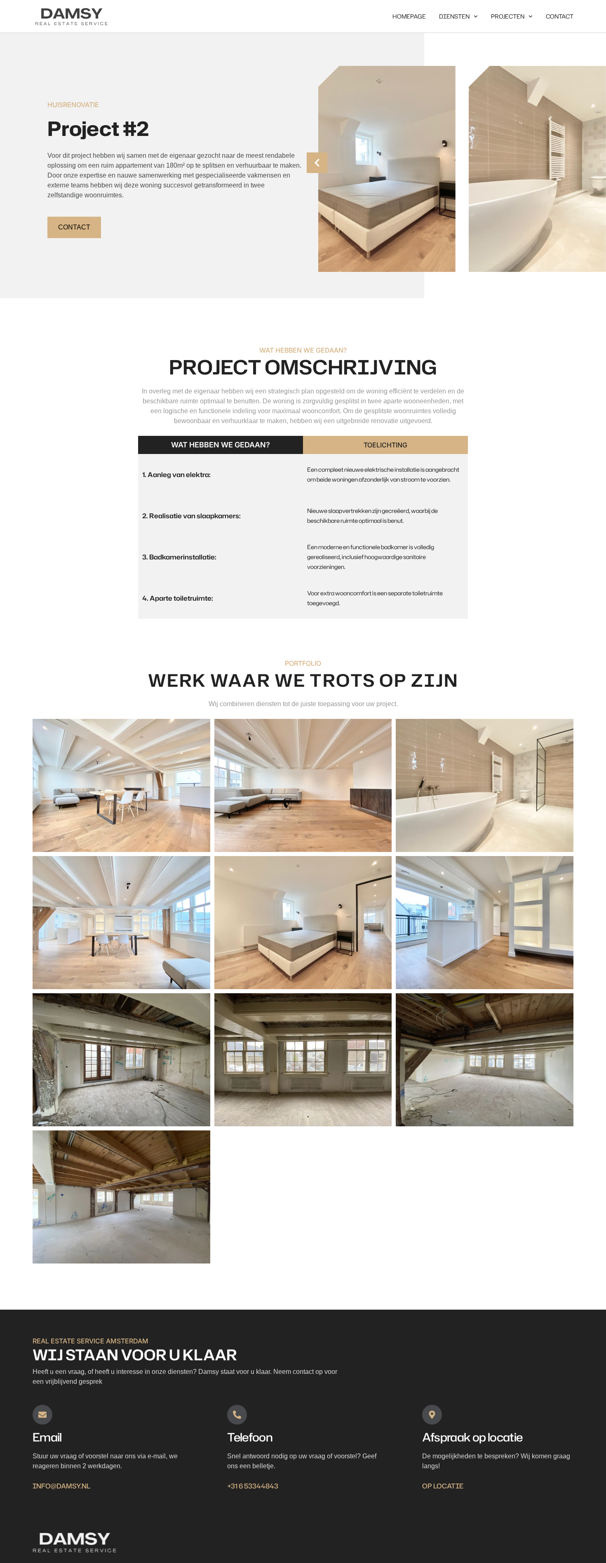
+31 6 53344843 (252, 1485)
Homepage (409, 16)
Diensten (454, 16)
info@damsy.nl (61, 1485)
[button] (317, 162)
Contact (559, 16)
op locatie (442, 1485)
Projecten (507, 16)
